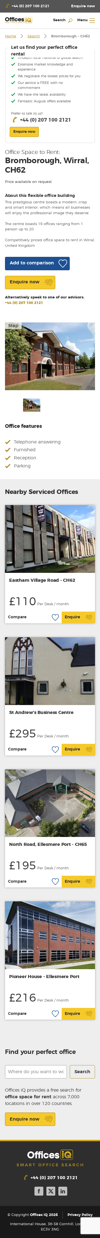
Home (10, 36)
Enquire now (24, 1119)
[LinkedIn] (62, 1192)
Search (34, 36)
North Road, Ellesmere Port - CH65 (48, 844)
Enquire (72, 617)
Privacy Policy (80, 1215)
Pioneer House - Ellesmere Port (44, 976)
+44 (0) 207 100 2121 (24, 303)
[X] (50, 1192)
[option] (50, 356)
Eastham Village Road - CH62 (42, 580)
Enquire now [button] (24, 131)
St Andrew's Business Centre (41, 712)
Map (13, 326)
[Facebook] (38, 1192)
